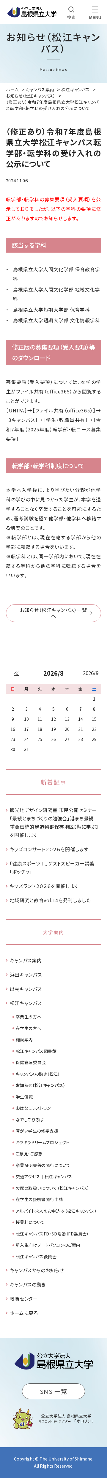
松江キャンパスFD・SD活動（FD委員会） (52, 1234)
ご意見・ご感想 (29, 1154)
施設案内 (24, 1039)
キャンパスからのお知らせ (37, 1270)
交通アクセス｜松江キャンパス (44, 1176)
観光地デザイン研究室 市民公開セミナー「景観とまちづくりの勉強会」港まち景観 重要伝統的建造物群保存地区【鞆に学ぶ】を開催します (54, 822)
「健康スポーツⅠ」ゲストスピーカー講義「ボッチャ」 (52, 867)
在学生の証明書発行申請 (39, 1199)
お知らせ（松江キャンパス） (40, 1085)
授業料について (30, 1222)
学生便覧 (24, 1097)
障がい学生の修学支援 (37, 1131)
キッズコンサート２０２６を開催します (49, 849)
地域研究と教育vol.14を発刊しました (50, 900)
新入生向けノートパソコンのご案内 (48, 1245)
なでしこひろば (30, 1120)
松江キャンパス (26, 1003)
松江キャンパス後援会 (36, 1256)
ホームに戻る (24, 1312)
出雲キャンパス (26, 988)
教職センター (24, 1298)
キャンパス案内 (26, 960)
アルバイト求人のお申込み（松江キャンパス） (56, 1211)
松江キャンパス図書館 (36, 1051)
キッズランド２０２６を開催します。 (45, 885)
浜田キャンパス (26, 974)
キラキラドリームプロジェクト (43, 1142)
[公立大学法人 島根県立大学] (31, 11)
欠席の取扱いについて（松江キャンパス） (53, 1188)
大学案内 (53, 932)
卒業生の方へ (28, 1017)
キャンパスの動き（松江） (38, 1074)
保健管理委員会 (31, 1062)
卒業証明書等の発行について (43, 1165)
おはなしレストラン (33, 1108)
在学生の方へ (28, 1028)
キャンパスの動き (28, 1284)
